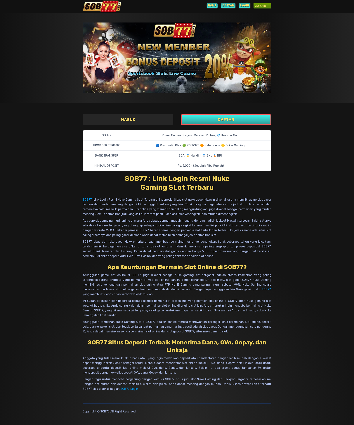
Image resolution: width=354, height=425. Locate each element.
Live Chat (261, 5)
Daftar (226, 119)
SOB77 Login (129, 389)
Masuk (128, 119)
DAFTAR (228, 5)
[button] (265, 58)
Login (244, 5)
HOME (212, 5)
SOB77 (87, 199)
